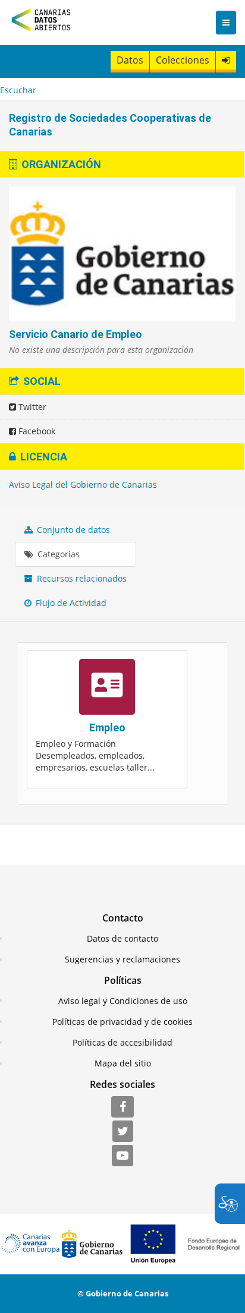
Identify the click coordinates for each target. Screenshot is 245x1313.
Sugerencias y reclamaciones (122, 959)
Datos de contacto (122, 938)
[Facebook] (122, 1107)
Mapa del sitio (123, 1063)
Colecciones (182, 60)
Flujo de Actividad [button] (69, 602)
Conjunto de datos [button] (72, 529)
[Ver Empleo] (107, 719)
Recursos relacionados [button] (80, 578)
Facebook (35, 431)
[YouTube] (122, 1156)
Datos (130, 60)
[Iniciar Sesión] (226, 60)
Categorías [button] (57, 554)
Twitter (31, 406)
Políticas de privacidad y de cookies (122, 1021)
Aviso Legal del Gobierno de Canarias (83, 484)
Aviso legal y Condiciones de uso (122, 1000)
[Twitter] (122, 1131)
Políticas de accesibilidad (122, 1042)
